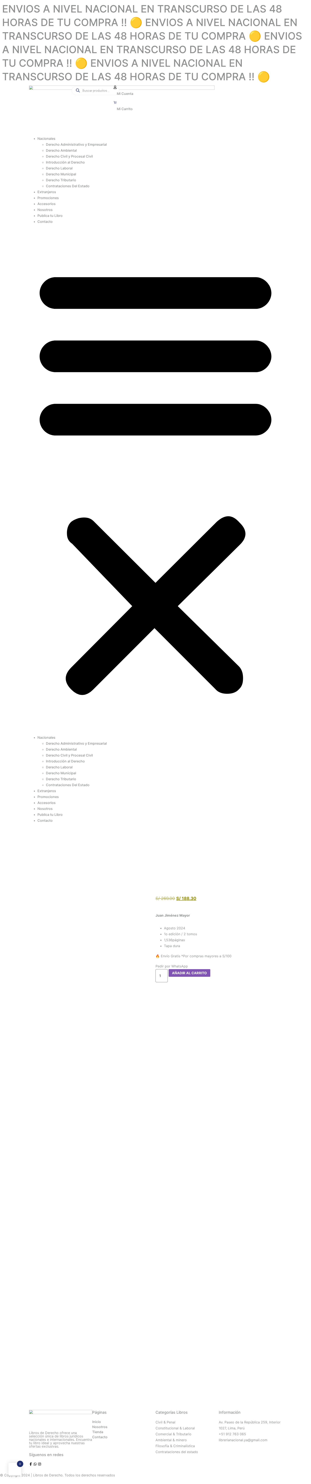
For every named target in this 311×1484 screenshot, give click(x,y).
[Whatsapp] (35, 1464)
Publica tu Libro (50, 215)
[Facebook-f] (30, 1464)
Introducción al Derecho (65, 162)
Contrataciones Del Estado (67, 186)
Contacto (45, 221)
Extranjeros (46, 192)
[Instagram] (39, 1464)
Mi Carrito (125, 109)
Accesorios (46, 204)
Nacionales (46, 138)
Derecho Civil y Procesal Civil (69, 156)
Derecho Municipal (61, 174)
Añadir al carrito (189, 973)
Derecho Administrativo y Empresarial (76, 144)
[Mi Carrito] (115, 102)
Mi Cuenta (125, 93)
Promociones (48, 198)
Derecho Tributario (61, 180)
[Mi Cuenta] (115, 87)
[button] (155, 479)
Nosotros (45, 210)
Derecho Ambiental (61, 150)
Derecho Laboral (59, 168)
